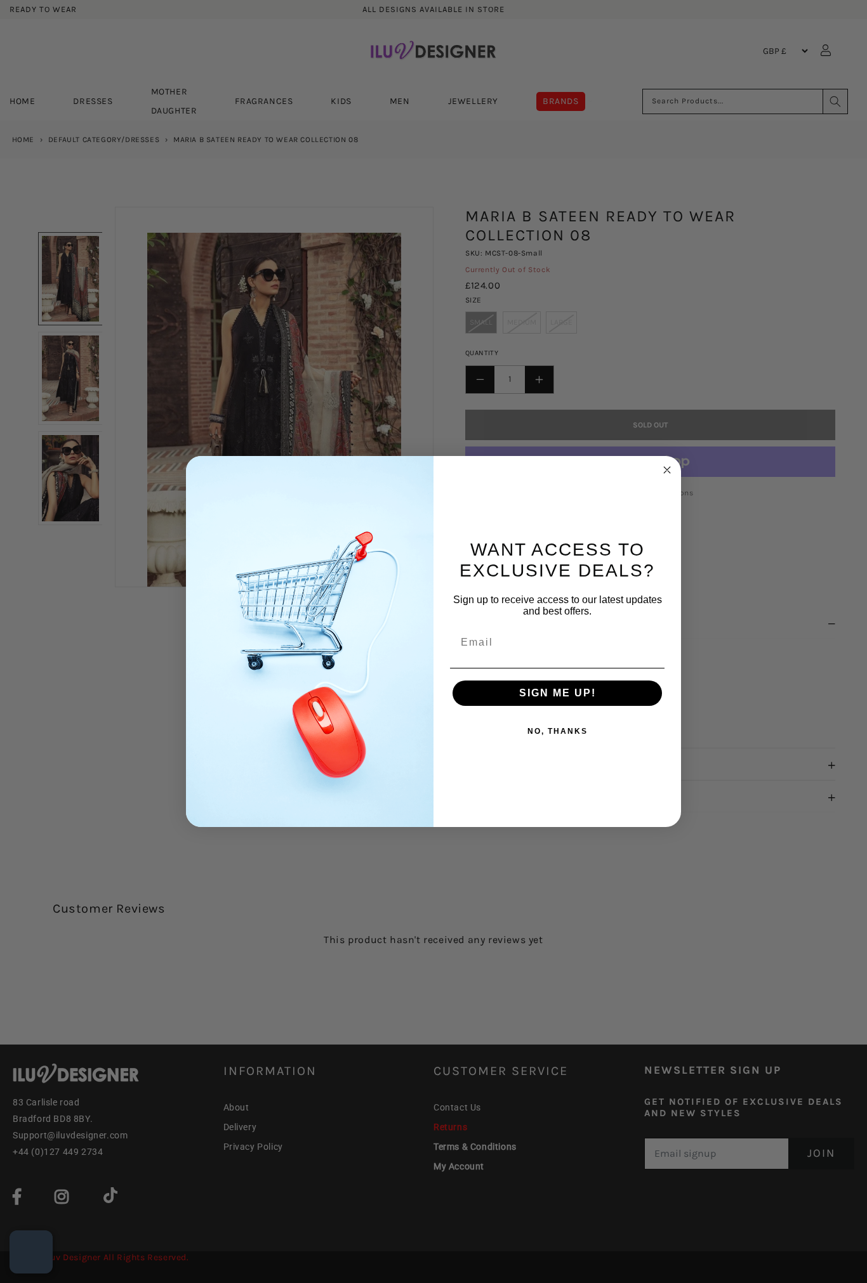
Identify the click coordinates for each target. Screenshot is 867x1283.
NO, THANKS (557, 731)
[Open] (31, 1251)
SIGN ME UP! (557, 692)
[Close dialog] (667, 470)
